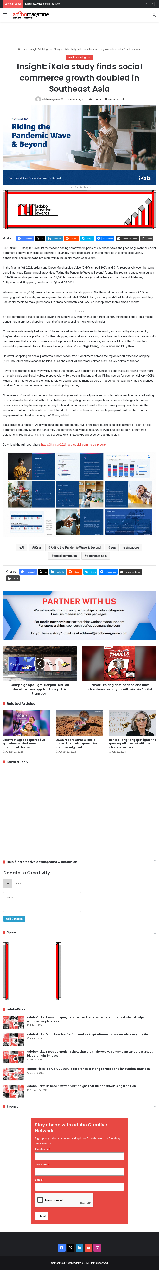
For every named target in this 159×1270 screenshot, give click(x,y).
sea (113, 547)
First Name (42, 1149)
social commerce (65, 556)
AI (22, 547)
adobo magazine (51, 99)
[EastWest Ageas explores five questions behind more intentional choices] (26, 723)
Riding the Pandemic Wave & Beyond (76, 547)
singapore (132, 547)
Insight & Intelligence (41, 49)
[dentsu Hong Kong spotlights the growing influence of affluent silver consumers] (132, 723)
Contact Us (57, 1262)
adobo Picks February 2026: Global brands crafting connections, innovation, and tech (88, 1069)
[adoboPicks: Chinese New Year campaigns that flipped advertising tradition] (13, 1091)
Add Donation (14, 918)
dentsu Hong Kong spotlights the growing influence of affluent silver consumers (132, 743)
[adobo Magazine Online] (31, 15)
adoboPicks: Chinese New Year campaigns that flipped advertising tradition (81, 1086)
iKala (37, 547)
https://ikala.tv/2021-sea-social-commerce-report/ (73, 444)
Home (24, 49)
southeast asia (97, 556)
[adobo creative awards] (79, 209)
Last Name (42, 1164)
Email (39, 1179)
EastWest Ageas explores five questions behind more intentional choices (66, 3)
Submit (41, 1216)
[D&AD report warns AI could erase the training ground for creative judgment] (79, 723)
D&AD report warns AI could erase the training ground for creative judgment (76, 743)
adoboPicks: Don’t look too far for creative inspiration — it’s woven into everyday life (87, 1034)
